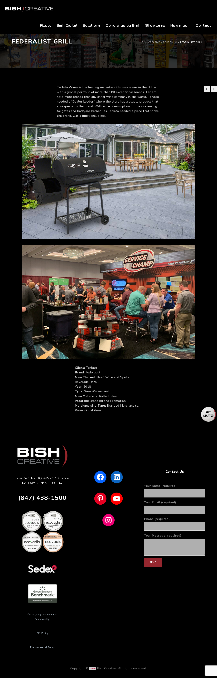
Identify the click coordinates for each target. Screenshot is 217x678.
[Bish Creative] (29, 8)
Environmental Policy (42, 647)
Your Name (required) (160, 486)
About (45, 25)
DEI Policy (42, 633)
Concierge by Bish (123, 25)
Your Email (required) (160, 502)
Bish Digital (66, 25)
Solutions (92, 25)
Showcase (155, 25)
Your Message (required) (162, 535)
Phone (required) (157, 519)
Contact (203, 25)
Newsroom (180, 25)
